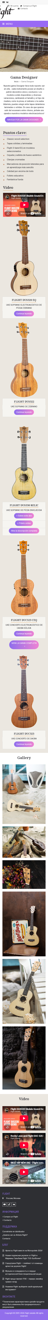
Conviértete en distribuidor (13, 1231)
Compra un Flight (10, 1217)
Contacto (7, 1220)
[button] (7, 23)
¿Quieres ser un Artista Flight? (15, 1235)
